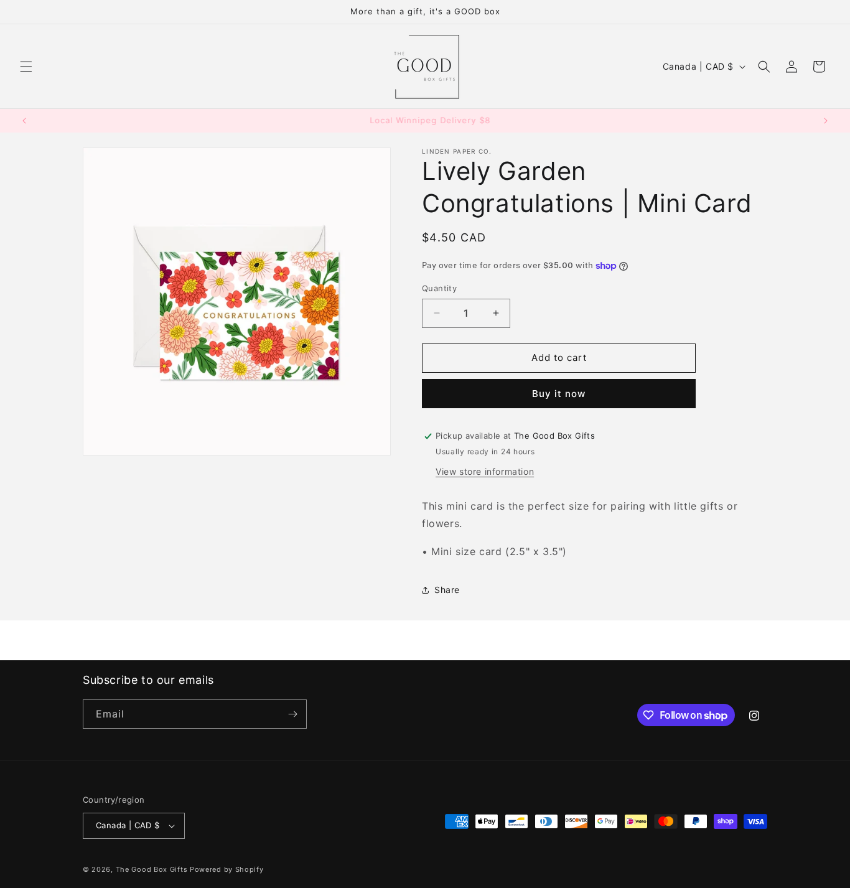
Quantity (439, 288)
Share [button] (447, 589)
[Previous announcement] (24, 121)
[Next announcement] (825, 121)
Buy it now (559, 394)
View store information (485, 471)
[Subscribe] (292, 714)
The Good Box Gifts (152, 869)
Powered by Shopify (227, 869)
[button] (26, 66)
